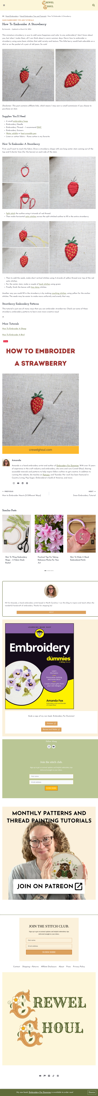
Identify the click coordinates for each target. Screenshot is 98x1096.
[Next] (92, 542)
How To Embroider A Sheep (14, 329)
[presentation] (16, 534)
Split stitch (10, 213)
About (61, 967)
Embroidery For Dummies (40, 1092)
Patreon (46, 475)
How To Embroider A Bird (13, 335)
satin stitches (30, 217)
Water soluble (12, 133)
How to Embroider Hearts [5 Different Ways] (21, 493)
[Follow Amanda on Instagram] (14, 483)
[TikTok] (53, 1076)
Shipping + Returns (30, 967)
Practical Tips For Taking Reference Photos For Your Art (48, 560)
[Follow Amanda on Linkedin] (22, 483)
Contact (16, 967)
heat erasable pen (28, 133)
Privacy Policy (79, 967)
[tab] (45, 570)
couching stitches (59, 293)
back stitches (44, 284)
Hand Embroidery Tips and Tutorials (18, 20)
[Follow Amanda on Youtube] (18, 483)
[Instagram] (49, 1076)
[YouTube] (40, 1076)
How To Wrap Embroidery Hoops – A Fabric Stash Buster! (16, 560)
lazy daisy (35, 287)
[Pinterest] (58, 1076)
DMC (39, 127)
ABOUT (51, 612)
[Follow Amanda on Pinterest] (27, 483)
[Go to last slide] (5, 542)
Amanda (7, 29)
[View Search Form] (93, 5)
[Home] (3, 16)
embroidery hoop (20, 121)
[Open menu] (4, 5)
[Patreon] (45, 1076)
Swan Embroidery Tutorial (84, 493)
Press (68, 967)
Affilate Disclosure (48, 967)
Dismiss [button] (92, 1092)
